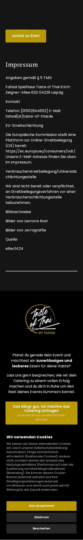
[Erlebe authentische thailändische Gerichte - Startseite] (41, 319)
